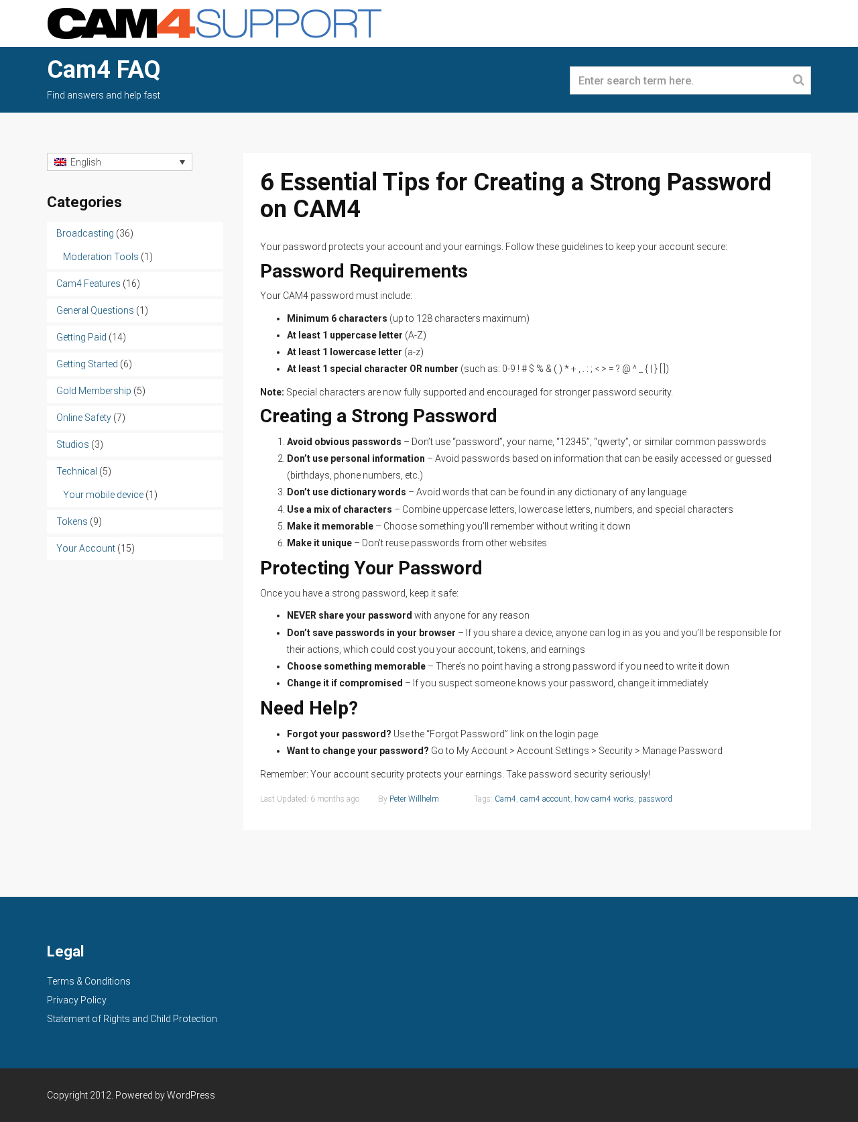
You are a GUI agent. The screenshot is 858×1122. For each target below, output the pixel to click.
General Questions (95, 310)
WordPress (191, 1095)
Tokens (72, 521)
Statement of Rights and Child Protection (132, 1018)
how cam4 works (604, 799)
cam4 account (545, 799)
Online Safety (83, 417)
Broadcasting (85, 233)
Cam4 (505, 799)
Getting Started (87, 364)
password (655, 799)
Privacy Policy (77, 1000)
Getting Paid (81, 337)
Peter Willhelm (414, 799)
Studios (72, 444)
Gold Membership (93, 390)
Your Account (85, 548)
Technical (76, 471)
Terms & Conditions (89, 981)
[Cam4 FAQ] (214, 22)
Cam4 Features (88, 283)
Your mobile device (103, 494)
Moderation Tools (101, 256)
